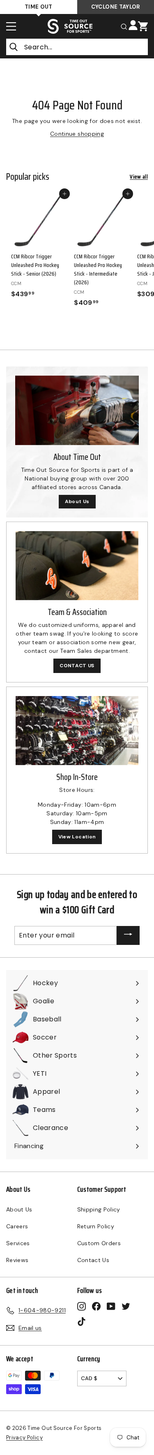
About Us (77, 501)
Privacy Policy (24, 1437)
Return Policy (96, 1226)
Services (18, 1243)
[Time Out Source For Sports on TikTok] (81, 1321)
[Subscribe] (128, 935)
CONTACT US (77, 665)
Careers (17, 1226)
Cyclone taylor (115, 6)
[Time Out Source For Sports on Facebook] (96, 1306)
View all (139, 176)
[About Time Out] (77, 410)
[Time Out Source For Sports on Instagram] (81, 1306)
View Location (77, 836)
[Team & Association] (77, 565)
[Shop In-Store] (77, 730)
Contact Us (93, 1260)
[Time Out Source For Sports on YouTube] (111, 1306)
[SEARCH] (124, 26)
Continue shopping (77, 133)
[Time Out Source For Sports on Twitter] (126, 1306)
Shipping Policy (98, 1209)
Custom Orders (99, 1243)
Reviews (17, 1260)
